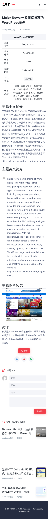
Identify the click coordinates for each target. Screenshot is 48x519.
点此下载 (28, 79)
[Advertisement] (24, 453)
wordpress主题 (8, 29)
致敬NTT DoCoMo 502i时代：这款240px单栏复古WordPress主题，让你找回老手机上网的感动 (18, 472)
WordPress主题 (24, 511)
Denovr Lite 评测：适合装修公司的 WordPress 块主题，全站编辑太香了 (18, 431)
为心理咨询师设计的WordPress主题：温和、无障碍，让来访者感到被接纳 (18, 490)
